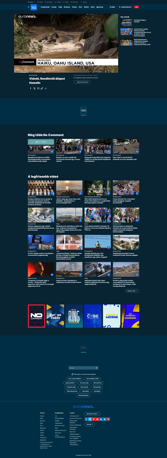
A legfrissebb (45, 7)
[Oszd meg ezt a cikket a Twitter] (34, 88)
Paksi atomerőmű (72, 391)
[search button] (81, 2)
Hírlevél (89, 424)
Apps (56, 428)
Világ (60, 7)
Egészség (99, 7)
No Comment (32, 155)
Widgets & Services (60, 430)
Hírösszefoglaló (59, 418)
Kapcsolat (72, 431)
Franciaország (84, 383)
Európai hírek (32, 196)
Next (80, 7)
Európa (54, 7)
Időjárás (57, 420)
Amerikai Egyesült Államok (93, 196)
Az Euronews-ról (74, 416)
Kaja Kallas (85, 391)
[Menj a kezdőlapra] (34, 7)
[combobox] (90, 2)
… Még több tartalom (82, 82)
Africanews (58, 432)
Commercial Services (76, 418)
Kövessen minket (59, 425)
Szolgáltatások (59, 413)
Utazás (74, 7)
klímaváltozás (98, 383)
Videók (42, 435)
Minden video (131, 291)
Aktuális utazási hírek (62, 196)
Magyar (31, 2)
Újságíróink (43, 440)
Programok (43, 437)
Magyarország (32, 278)
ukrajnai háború (70, 383)
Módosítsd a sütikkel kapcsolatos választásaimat (75, 442)
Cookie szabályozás (75, 425)
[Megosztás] (38, 88)
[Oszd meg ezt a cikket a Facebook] (30, 88)
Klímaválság (97, 387)
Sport (86, 224)
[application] (66, 43)
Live (136, 7)
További (72, 413)
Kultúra (86, 7)
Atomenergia (84, 387)
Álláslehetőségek (74, 434)
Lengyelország (71, 387)
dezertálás (97, 391)
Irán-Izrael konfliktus (75, 378)
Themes (42, 413)
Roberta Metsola (83, 395)
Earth (92, 7)
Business (67, 7)
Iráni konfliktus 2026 (92, 378)
